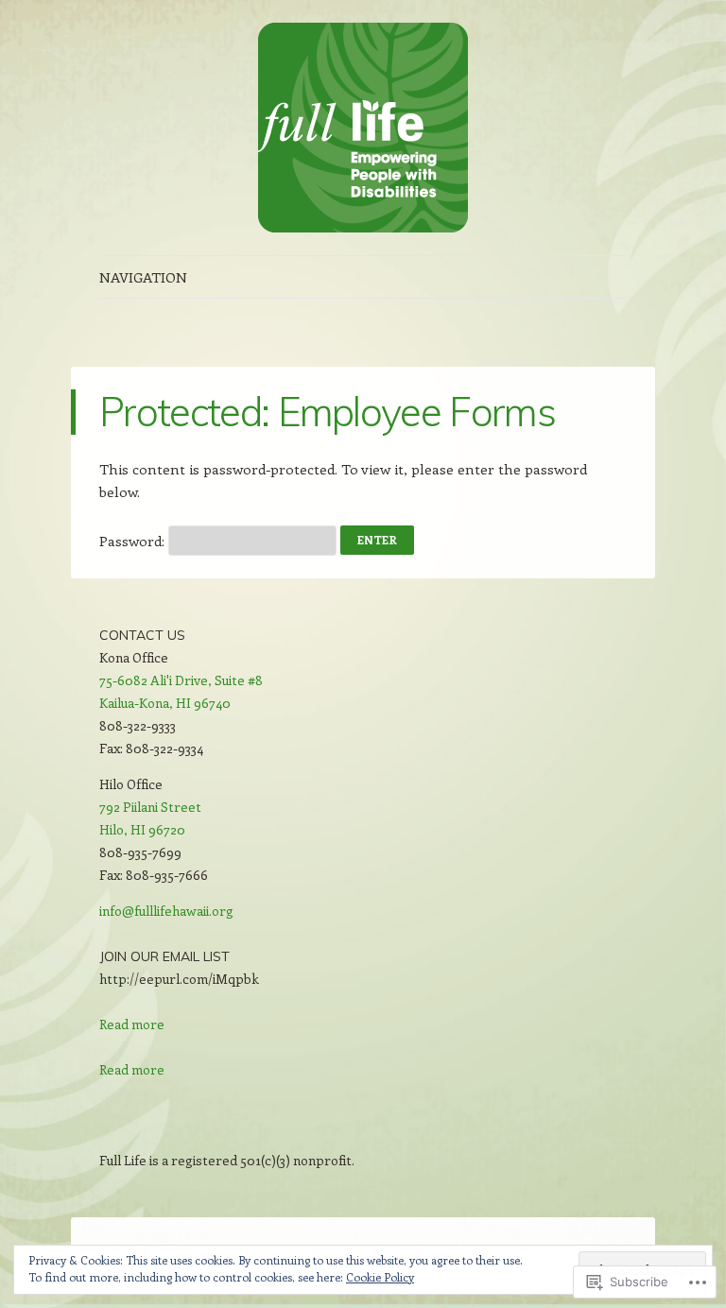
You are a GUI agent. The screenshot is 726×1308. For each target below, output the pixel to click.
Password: (133, 540)
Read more (131, 1025)
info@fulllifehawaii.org (166, 911)
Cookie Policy (380, 1276)
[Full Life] (363, 127)
